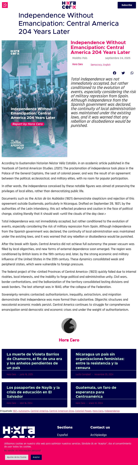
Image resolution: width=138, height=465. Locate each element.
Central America (39, 411)
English (107, 64)
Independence (112, 411)
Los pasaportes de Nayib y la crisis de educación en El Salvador (33, 392)
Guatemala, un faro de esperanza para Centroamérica (96, 392)
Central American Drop (61, 411)
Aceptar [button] (36, 457)
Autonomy (23, 411)
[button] (114, 73)
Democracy (96, 64)
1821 (15, 411)
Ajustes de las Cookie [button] (16, 457)
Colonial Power (83, 411)
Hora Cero (77, 64)
